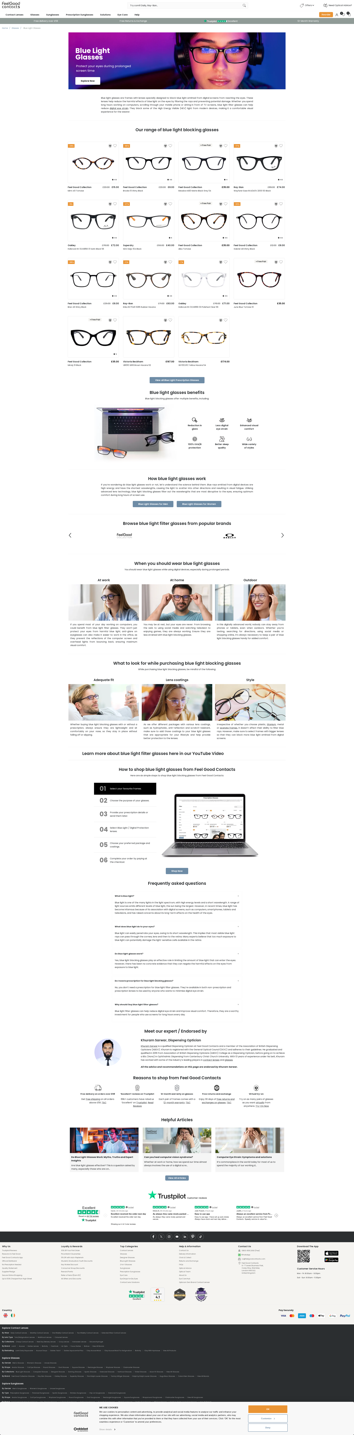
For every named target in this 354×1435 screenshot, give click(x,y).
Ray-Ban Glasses (44, 1376)
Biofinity (45, 1346)
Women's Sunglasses (38, 1388)
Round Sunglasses (76, 1397)
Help (137, 14)
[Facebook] (153, 1237)
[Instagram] (169, 1237)
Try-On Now (262, 1106)
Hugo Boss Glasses (167, 1376)
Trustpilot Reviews (9, 1250)
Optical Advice (185, 1268)
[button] (70, 535)
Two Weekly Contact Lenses (88, 1333)
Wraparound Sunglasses (152, 1397)
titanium (271, 724)
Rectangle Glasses (95, 1367)
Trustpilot (141, 1102)
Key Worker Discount (69, 1264)
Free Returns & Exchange (133, 21)
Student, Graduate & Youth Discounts (77, 1261)
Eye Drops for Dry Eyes (129, 1279)
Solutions (105, 14)
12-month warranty (174, 1102)
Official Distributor (9, 1261)
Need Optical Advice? (340, 5)
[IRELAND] (13, 1315)
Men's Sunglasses (19, 1388)
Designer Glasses (127, 1257)
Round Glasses (49, 1367)
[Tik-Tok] (201, 1237)
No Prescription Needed (11, 1264)
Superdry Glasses (77, 1376)
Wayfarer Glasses (113, 1367)
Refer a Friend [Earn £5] (71, 1275)
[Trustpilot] (137, 1299)
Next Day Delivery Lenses (46, 1342)
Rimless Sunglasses (78, 1393)
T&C (104, 1102)
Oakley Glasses (60, 1376)
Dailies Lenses (33, 1346)
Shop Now (177, 871)
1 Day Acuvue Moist (93, 1350)
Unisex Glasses (50, 1363)
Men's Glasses (18, 1363)
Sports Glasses (90, 1372)
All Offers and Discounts (71, 1279)
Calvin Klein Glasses (186, 1376)
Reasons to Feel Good (11, 1254)
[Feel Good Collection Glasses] (124, 536)
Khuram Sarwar (149, 1046)
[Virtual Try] (110, 145)
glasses (229, 1060)
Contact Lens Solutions (130, 1282)
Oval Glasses (63, 1367)
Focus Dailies (76, 1346)
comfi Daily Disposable (24, 1350)
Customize (266, 1418)
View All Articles (177, 1178)
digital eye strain (119, 108)
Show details (105, 1429)
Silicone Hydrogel (96, 1342)
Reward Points (67, 1272)
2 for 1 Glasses (126, 1264)
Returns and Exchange (188, 1261)
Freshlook (54, 1346)
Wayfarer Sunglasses (57, 1397)
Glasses (34, 14)
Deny (267, 1427)
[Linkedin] (185, 1237)
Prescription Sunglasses (79, 14)
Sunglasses (52, 14)
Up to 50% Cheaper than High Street (17, 1279)
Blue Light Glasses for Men (153, 504)
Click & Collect (185, 1257)
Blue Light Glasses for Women (199, 504)
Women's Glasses (34, 1363)
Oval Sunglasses (93, 1397)
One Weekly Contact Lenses (63, 1333)
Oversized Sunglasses (117, 1393)
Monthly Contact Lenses (39, 1333)
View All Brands (98, 1346)
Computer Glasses (40, 1372)
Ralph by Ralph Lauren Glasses (144, 1376)
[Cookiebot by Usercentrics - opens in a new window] (81, 1430)
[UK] (5, 1315)
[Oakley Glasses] (230, 536)
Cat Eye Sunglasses (38, 1397)
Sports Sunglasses (59, 1393)
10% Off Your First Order (70, 1250)
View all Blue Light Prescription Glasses (177, 380)
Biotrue (86, 1346)
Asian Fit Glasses (156, 1372)
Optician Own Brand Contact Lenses (194, 1282)
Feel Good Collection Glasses (23, 1376)
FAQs (181, 1264)
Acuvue (22, 1346)
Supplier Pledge (8, 1272)
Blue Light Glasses (127, 1261)
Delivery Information (187, 1254)
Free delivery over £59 (46, 21)
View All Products (169, 1350)
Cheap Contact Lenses (25, 1342)
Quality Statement (9, 1268)
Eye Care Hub (184, 1279)
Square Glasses (78, 1367)
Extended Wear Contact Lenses (114, 1333)
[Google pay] (331, 1260)
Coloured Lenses (61, 1337)
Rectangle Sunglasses (112, 1397)
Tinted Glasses (141, 1372)
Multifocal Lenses (45, 1337)
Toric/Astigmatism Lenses (24, 1337)
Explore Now (88, 80)
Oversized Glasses (107, 1372)
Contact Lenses (14, 14)
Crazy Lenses (64, 1342)
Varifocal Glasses (125, 1372)
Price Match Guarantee (70, 1254)
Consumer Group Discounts (73, 1268)
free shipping (93, 1099)
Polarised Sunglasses (40, 1393)
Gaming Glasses (74, 1372)
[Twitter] (161, 1237)
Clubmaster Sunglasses (174, 1397)
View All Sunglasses (195, 1397)
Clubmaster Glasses (131, 1367)
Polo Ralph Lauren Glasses (97, 1376)
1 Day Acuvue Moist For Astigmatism (118, 1350)
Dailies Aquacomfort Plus (73, 1350)
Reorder (326, 14)
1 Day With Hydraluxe (152, 1350)
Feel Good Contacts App (12, 1257)
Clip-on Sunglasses (97, 1393)
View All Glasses (172, 1372)
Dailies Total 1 (55, 1350)
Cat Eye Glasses (33, 1367)
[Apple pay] (331, 1253)
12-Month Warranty (308, 21)
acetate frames (228, 727)
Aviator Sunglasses (19, 1397)
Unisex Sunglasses (57, 1388)
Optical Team (185, 1272)
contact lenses (211, 1060)
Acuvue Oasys (41, 1350)
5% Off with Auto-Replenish (72, 1257)
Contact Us (184, 1250)
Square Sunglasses (132, 1397)
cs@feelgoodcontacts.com (253, 1259)
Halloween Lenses (79, 1342)
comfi (13, 1346)
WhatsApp (245, 1255)
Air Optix (64, 1346)
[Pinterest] (193, 1237)
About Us (183, 1275)
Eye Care (123, 14)
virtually (260, 1102)
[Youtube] (177, 1237)
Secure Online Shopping (12, 1275)
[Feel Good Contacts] (11, 5)
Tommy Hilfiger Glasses (120, 1376)
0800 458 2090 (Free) (250, 1250)
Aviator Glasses (18, 1367)
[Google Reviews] (158, 1300)
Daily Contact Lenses (19, 1333)
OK (268, 1409)
